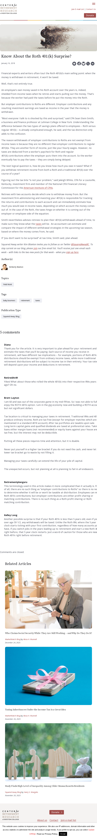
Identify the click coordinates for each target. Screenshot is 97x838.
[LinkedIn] (92, 64)
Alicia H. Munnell (30, 639)
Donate (90, 15)
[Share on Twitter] (88, 64)
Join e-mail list (68, 820)
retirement (25, 300)
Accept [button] (63, 834)
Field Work (7, 284)
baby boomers (9, 300)
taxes (39, 223)
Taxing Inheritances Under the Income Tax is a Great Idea (35, 709)
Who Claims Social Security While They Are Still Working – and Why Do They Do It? (48, 633)
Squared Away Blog (11, 316)
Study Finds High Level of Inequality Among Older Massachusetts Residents (44, 786)
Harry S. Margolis (31, 792)
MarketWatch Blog (12, 639)
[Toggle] (93, 4)
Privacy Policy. (51, 834)
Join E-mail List (77, 9)
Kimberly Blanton (16, 267)
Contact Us (91, 9)
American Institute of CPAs (38, 187)
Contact (54, 820)
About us (42, 820)
